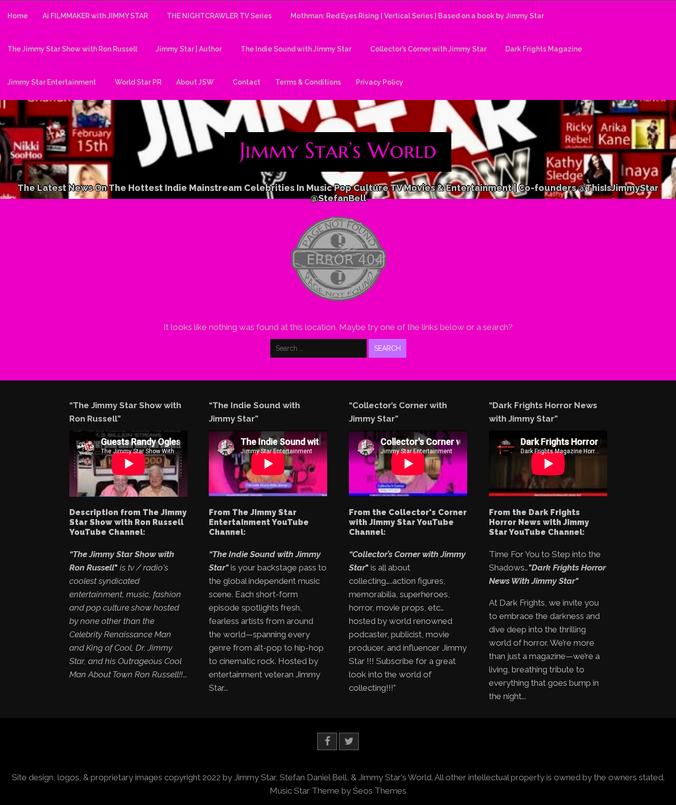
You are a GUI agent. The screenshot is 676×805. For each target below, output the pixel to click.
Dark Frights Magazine (543, 49)
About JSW (195, 82)
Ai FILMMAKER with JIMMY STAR (95, 16)
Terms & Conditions (308, 82)
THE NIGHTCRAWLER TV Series (219, 16)
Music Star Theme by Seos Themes (338, 791)
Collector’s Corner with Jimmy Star (428, 49)
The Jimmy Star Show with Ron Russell (72, 49)
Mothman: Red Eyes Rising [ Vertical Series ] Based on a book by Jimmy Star (417, 16)
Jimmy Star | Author (189, 49)
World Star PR (138, 82)
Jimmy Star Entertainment (51, 82)
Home (17, 16)
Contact (246, 82)
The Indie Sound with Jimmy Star (296, 49)
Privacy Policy (379, 82)
